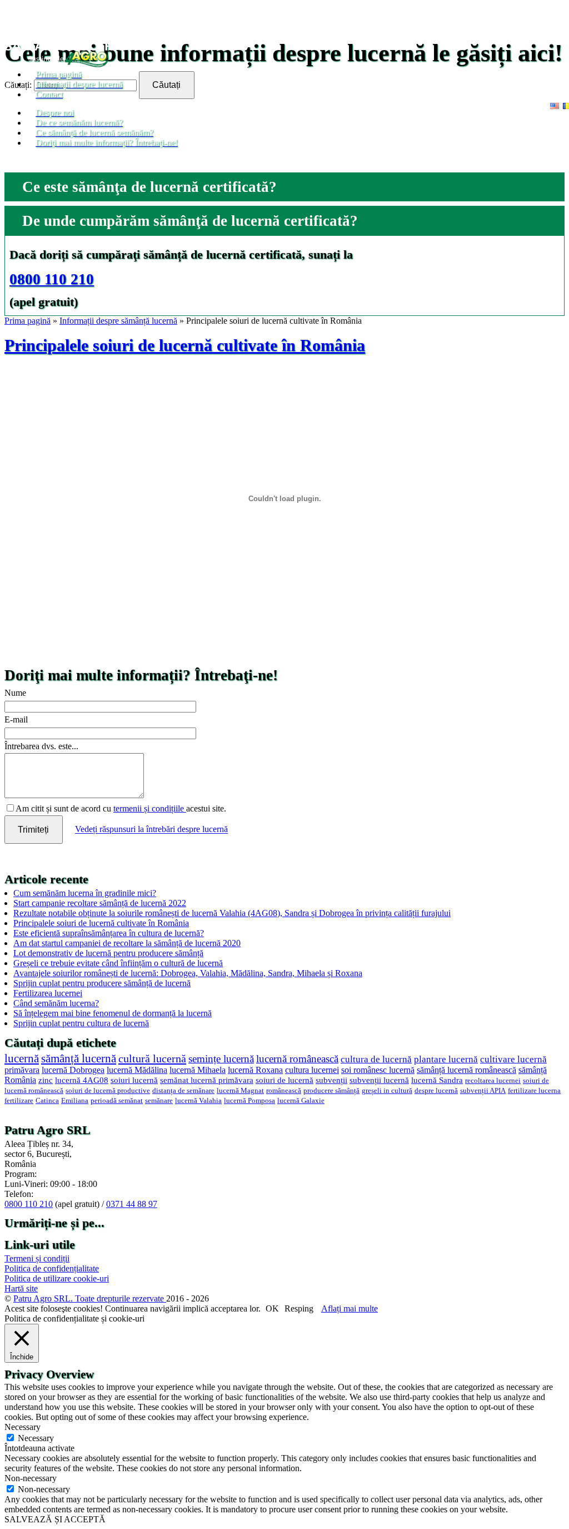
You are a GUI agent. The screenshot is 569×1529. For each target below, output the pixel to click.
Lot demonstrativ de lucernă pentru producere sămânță (108, 953)
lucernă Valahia (198, 1101)
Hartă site (21, 1288)
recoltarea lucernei (493, 1081)
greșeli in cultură (387, 1091)
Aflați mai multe (349, 1308)
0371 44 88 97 (131, 1204)
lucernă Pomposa (249, 1101)
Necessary (36, 1438)
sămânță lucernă (78, 1058)
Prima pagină (27, 320)
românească (283, 1091)
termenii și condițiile (149, 808)
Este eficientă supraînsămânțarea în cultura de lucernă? (108, 933)
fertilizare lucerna (534, 1091)
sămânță (532, 1070)
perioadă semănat (117, 1101)
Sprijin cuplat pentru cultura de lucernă (81, 1023)
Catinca (47, 1101)
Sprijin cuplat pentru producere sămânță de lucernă (102, 983)
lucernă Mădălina (137, 1070)
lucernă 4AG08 (81, 1080)
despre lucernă (436, 1091)
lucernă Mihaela (197, 1070)
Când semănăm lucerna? (56, 1003)
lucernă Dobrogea (73, 1070)
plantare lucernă (446, 1059)
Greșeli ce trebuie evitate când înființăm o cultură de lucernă (118, 963)
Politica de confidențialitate (51, 1268)
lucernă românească (297, 1059)
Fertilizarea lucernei (47, 993)
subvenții (331, 1080)
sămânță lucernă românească (466, 1070)
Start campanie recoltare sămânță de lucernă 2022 (99, 903)
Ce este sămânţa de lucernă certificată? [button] (149, 187)
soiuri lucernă (134, 1080)
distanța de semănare (183, 1091)
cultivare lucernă (513, 1059)
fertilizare (18, 1101)
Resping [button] (298, 1308)
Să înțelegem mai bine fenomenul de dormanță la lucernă (112, 1013)
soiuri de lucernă (284, 1080)
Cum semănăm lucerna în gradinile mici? (84, 893)
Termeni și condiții (36, 1258)
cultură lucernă (152, 1058)
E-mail (16, 719)
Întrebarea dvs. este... (41, 746)
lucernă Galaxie (301, 1101)
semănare (159, 1101)
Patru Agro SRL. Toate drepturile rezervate (89, 1298)
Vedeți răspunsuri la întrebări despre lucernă (151, 829)
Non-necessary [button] (30, 1478)
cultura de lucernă (376, 1059)
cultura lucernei (312, 1070)
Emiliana (74, 1101)
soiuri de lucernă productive (108, 1091)
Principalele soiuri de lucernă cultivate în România (184, 345)
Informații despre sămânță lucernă (118, 320)
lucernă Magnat (240, 1091)
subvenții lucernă (379, 1080)
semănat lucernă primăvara (206, 1080)
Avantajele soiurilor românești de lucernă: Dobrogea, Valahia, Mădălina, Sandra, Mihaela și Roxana (187, 973)
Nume (15, 692)
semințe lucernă (221, 1059)
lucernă (21, 1058)
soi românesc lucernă (378, 1070)
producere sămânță (331, 1091)
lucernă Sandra (437, 1080)
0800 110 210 (51, 279)
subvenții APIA (483, 1091)
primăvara (21, 1070)
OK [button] (272, 1308)
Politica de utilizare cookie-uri (56, 1278)
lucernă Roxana (255, 1070)
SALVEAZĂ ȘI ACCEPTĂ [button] (55, 1519)
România (20, 1080)
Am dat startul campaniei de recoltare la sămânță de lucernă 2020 (127, 943)
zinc (45, 1080)
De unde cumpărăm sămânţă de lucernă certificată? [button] (190, 220)
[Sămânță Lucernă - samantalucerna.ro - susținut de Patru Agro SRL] (68, 64)
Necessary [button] (22, 1427)
